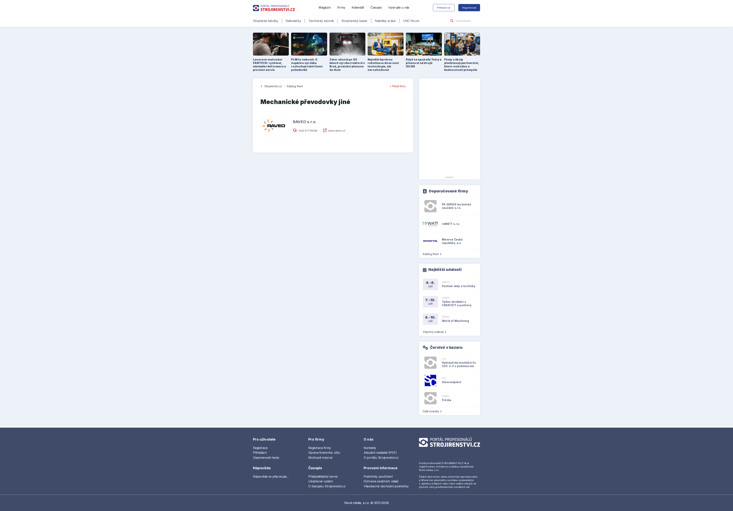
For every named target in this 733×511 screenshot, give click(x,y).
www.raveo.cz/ (337, 130)
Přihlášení (260, 452)
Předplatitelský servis (323, 476)
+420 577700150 (308, 130)
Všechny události (433, 331)
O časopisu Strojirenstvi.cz (327, 486)
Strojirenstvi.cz (273, 86)
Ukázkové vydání (320, 481)
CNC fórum (411, 21)
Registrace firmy (319, 448)
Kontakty (370, 448)
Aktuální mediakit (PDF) (380, 452)
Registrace (260, 448)
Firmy (341, 7)
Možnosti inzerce (320, 457)
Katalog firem (295, 86)
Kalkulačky (293, 21)
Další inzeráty (431, 411)
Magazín (325, 7)
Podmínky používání (378, 476)
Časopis (376, 7)
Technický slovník (321, 21)
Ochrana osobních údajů (381, 481)
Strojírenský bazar (354, 21)
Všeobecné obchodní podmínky (386, 486)
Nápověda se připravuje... (271, 476)
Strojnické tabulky (265, 21)
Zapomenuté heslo (266, 457)
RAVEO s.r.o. (304, 121)
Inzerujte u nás (398, 7)
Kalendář (358, 7)
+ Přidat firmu (398, 86)
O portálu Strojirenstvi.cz (381, 457)
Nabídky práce (385, 21)
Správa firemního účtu (324, 452)
